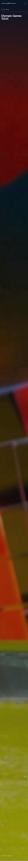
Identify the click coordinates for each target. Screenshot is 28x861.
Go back (6, 9)
